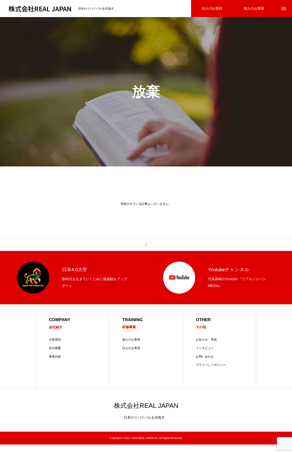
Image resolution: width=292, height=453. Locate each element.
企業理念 (55, 339)
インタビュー (205, 348)
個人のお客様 (131, 339)
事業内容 (55, 356)
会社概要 (55, 348)
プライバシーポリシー (211, 365)
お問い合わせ (205, 356)
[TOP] (146, 244)
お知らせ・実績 (206, 339)
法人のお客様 (131, 348)
